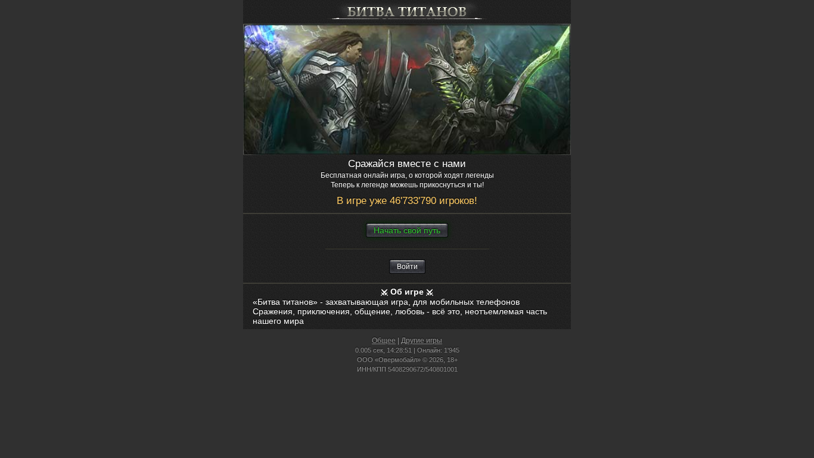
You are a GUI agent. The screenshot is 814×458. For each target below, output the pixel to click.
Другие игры (421, 340)
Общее (384, 340)
